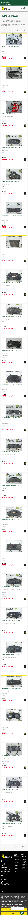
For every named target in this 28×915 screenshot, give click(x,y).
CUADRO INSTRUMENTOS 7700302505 (11, 654)
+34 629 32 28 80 (6, 871)
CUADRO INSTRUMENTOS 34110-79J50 (11, 147)
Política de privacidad (24, 857)
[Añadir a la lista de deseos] (26, 35)
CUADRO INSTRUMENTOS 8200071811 (11, 587)
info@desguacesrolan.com (6, 878)
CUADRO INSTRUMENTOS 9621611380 (11, 452)
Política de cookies (24, 862)
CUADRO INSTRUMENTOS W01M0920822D (12, 384)
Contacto (16, 871)
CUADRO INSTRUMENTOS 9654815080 (11, 418)
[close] (23, 907)
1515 (23, 846)
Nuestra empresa (16, 864)
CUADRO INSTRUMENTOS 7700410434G (11, 620)
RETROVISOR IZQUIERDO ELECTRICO (10, 46)
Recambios (17, 859)
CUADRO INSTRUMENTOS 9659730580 (11, 519)
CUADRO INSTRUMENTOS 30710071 (10, 181)
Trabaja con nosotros (17, 867)
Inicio (16, 858)
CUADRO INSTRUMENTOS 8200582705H (11, 823)
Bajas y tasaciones (17, 862)
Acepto (14, 913)
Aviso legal (24, 859)
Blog (15, 870)
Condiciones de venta (24, 865)
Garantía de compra (24, 868)
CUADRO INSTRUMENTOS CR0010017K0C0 (12, 215)
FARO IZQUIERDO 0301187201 (9, 80)
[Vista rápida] (26, 38)
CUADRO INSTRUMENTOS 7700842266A (11, 688)
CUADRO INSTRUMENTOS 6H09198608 (11, 283)
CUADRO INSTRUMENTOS (8, 249)
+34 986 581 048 (6, 869)
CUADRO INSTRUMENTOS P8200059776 (11, 789)
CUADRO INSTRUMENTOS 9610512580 (11, 485)
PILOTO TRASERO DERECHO (8, 114)
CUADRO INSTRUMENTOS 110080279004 (11, 350)
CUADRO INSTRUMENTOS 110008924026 (11, 316)
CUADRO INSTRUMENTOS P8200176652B (11, 756)
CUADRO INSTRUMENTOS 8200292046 (11, 722)
